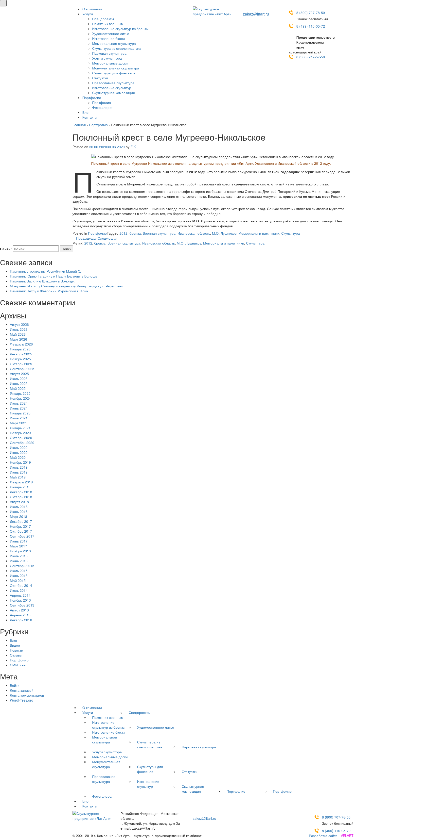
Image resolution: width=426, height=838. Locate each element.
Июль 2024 (19, 403)
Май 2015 (18, 580)
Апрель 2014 (20, 595)
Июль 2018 (19, 506)
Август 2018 (19, 501)
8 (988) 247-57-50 (310, 56)
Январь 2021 (20, 427)
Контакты (89, 117)
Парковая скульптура (109, 53)
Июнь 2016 (19, 560)
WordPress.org (21, 700)
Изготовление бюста (108, 38)
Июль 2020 (19, 447)
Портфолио (91, 97)
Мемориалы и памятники (258, 233)
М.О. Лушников (224, 233)
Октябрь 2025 (21, 363)
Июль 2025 (19, 378)
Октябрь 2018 (21, 496)
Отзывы (16, 655)
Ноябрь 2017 (20, 526)
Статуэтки (100, 77)
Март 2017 (18, 545)
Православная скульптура (113, 82)
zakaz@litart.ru (256, 14)
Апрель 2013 (20, 614)
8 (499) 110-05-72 (310, 26)
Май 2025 (18, 388)
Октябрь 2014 (21, 585)
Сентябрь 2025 (22, 368)
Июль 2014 (19, 590)
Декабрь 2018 (21, 491)
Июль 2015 (19, 570)
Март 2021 (18, 422)
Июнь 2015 (19, 575)
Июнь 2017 (19, 541)
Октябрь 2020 (21, 437)
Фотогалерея (102, 107)
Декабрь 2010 (21, 619)
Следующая (108, 238)
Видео (15, 645)
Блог (86, 112)
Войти (14, 685)
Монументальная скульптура (115, 68)
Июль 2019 (19, 467)
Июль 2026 (19, 329)
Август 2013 (19, 610)
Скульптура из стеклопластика (116, 48)
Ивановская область (194, 233)
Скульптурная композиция (113, 92)
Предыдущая (86, 238)
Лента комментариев (27, 695)
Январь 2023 (20, 413)
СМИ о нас (18, 664)
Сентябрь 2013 (22, 605)
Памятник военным (108, 23)
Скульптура (290, 233)
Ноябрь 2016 (20, 550)
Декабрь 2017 (21, 521)
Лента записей (22, 690)
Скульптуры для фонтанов (113, 72)
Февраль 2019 (21, 481)
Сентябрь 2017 (22, 536)
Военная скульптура (159, 233)
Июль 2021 (19, 417)
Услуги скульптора (107, 58)
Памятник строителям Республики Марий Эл (46, 271)
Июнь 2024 (19, 408)
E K (133, 146)
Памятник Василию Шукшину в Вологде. (42, 281)
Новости (16, 650)
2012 (123, 233)
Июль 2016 (19, 555)
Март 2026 (18, 339)
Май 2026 (18, 334)
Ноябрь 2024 (20, 398)
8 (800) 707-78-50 (310, 12)
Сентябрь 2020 (22, 442)
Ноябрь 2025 (20, 358)
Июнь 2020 (19, 452)
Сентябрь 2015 (22, 565)
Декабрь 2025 (21, 353)
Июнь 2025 (19, 383)
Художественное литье (110, 33)
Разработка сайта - (331, 835)
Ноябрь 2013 (20, 600)
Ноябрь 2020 (20, 432)
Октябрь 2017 (21, 531)
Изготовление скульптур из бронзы (120, 28)
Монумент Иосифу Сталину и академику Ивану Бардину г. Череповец (66, 285)
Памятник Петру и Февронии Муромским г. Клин (49, 290)
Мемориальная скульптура (114, 43)
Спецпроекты (103, 18)
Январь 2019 (20, 486)
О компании (92, 8)
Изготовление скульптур (111, 87)
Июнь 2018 (19, 511)
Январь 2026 (20, 348)
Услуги (87, 13)
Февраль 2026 (21, 344)
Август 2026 (19, 324)
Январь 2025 (20, 393)
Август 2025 (19, 373)
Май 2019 (18, 477)
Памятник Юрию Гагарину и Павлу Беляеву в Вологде (53, 276)
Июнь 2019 (19, 472)
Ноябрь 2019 (20, 462)
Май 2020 (18, 457)
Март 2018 (18, 516)
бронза (135, 233)
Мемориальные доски (110, 63)
